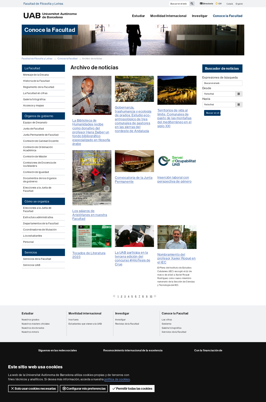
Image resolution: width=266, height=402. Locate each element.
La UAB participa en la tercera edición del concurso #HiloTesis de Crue (132, 258)
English (239, 3)
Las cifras (167, 319)
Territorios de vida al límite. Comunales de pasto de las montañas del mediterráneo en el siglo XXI (174, 118)
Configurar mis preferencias (86, 388)
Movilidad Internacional (168, 16)
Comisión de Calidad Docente (41, 141)
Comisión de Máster (35, 156)
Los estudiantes (32, 235)
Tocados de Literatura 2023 (88, 255)
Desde (206, 88)
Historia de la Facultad (36, 80)
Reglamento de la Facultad (38, 87)
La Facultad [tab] (32, 68)
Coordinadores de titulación (40, 229)
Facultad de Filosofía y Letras (43, 3)
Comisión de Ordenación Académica (38, 148)
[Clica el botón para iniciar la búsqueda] (192, 3)
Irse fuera (74, 319)
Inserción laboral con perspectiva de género (174, 179)
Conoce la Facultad (227, 16)
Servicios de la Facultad (37, 259)
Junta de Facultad (33, 128)
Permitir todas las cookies (134, 388)
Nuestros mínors (30, 332)
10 (151, 296)
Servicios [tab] (31, 252)
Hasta (206, 99)
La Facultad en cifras (35, 93)
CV (219, 3)
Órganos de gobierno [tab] (39, 116)
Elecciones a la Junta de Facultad (37, 189)
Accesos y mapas (33, 105)
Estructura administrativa (38, 217)
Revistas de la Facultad (127, 323)
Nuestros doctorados (33, 328)
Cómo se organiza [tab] (37, 201)
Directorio (208, 3)
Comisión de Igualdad (36, 172)
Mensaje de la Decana (36, 74)
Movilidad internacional (85, 313)
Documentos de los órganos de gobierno (40, 180)
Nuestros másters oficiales (36, 323)
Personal (28, 242)
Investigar (200, 16)
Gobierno (167, 323)
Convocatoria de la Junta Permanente (133, 179)
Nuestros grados (30, 319)
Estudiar (138, 16)
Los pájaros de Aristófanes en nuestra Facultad (89, 215)
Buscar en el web (213, 112)
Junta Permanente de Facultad (40, 134)
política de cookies (117, 379)
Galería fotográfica (34, 99)
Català (230, 3)
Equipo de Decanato (35, 122)
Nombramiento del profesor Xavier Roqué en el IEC (176, 258)
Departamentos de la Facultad (40, 223)
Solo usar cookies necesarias (35, 388)
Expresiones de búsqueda (220, 77)
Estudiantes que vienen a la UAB (85, 323)
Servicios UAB (31, 265)
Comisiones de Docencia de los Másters (39, 164)
